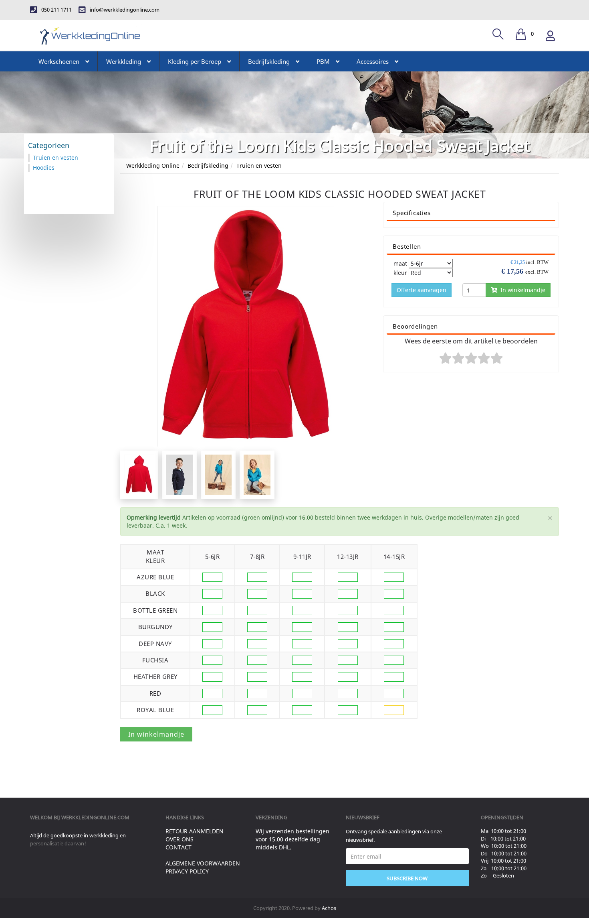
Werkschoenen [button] (58, 61)
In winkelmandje (521, 290)
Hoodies (43, 167)
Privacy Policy (187, 871)
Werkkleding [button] (123, 61)
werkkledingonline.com (95, 817)
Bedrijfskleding (208, 165)
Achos (329, 908)
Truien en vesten (259, 165)
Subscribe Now (407, 878)
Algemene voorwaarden (202, 863)
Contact (178, 847)
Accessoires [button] (373, 61)
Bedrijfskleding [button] (269, 61)
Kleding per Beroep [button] (194, 61)
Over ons (179, 839)
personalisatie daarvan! (58, 843)
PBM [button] (323, 61)
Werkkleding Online (153, 165)
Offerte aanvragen (421, 290)
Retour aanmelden (194, 831)
